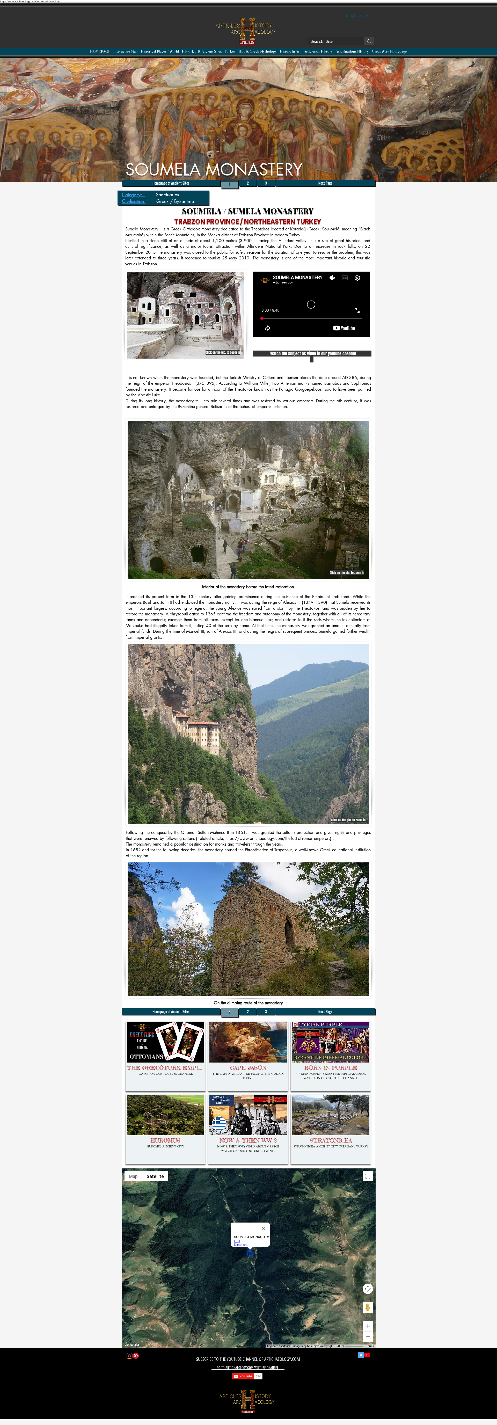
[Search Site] (369, 41)
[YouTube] (367, 1355)
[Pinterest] (136, 1356)
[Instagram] (130, 1356)
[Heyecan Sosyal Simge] (361, 1355)
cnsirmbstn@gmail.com (160, 1400)
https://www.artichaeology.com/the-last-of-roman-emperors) (278, 838)
